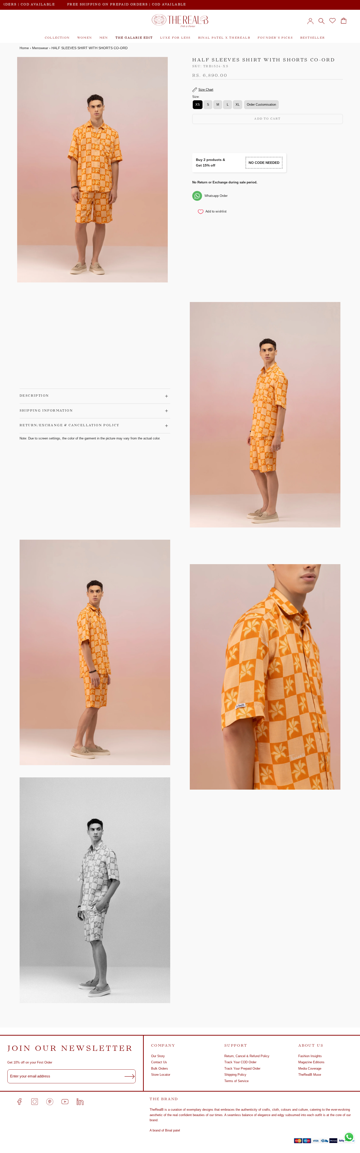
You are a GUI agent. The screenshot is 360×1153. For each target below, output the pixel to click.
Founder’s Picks (275, 38)
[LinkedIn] (80, 1101)
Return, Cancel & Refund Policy (246, 1056)
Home (24, 48)
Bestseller (312, 38)
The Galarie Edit (134, 38)
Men (103, 38)
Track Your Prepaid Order (242, 1068)
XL (238, 104)
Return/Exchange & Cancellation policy (70, 425)
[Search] (321, 20)
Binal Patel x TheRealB (224, 38)
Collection (57, 38)
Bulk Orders (159, 1068)
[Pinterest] (49, 1101)
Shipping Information (46, 410)
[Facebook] (19, 1101)
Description (34, 395)
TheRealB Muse (309, 1074)
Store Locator (160, 1074)
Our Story (158, 1056)
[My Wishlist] (332, 20)
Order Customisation (261, 104)
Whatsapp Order (216, 196)
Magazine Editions (311, 1062)
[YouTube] (65, 1101)
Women (84, 38)
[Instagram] (34, 1101)
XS (197, 104)
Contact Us (159, 1062)
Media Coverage (309, 1068)
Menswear (40, 48)
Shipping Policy (235, 1074)
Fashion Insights (310, 1056)
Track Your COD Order (240, 1062)
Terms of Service (236, 1081)
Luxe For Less (175, 38)
